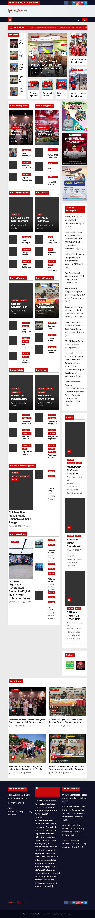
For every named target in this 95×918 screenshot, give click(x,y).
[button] (78, 19)
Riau (80, 36)
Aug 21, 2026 (19, 138)
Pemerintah (16, 392)
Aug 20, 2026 (45, 311)
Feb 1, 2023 (18, 311)
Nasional (34, 81)
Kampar (23, 300)
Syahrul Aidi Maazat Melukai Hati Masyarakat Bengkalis (75, 220)
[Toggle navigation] (73, 19)
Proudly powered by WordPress (35, 914)
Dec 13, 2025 (16, 602)
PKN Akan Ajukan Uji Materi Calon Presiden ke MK (74, 619)
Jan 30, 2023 (74, 477)
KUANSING (41, 300)
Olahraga (48, 85)
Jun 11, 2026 (37, 73)
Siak (39, 214)
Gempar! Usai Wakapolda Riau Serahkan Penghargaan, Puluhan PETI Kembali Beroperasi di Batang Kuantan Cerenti (67, 769)
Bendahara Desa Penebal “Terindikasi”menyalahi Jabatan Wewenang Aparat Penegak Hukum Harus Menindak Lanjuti (75, 391)
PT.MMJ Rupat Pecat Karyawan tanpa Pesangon (74, 344)
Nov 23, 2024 (17, 526)
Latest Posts (44, 794)
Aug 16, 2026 (45, 138)
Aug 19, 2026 (56, 773)
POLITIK (79, 463)
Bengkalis (15, 127)
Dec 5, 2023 (45, 403)
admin (47, 73)
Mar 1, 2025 (19, 403)
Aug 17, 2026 (45, 225)
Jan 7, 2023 (74, 550)
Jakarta (49, 389)
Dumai (74, 36)
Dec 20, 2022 (75, 623)
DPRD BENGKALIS (43, 127)
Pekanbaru (15, 214)
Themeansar (67, 914)
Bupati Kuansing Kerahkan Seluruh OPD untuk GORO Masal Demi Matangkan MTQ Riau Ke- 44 (47, 68)
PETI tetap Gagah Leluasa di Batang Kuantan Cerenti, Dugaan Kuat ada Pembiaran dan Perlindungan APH (65, 722)
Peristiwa (41, 392)
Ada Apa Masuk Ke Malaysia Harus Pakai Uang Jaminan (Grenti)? (74, 843)
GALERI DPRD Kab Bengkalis (20, 476)
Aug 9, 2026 (19, 225)
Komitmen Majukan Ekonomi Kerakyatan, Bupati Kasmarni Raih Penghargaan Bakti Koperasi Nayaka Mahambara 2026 (27, 722)
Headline (35, 37)
